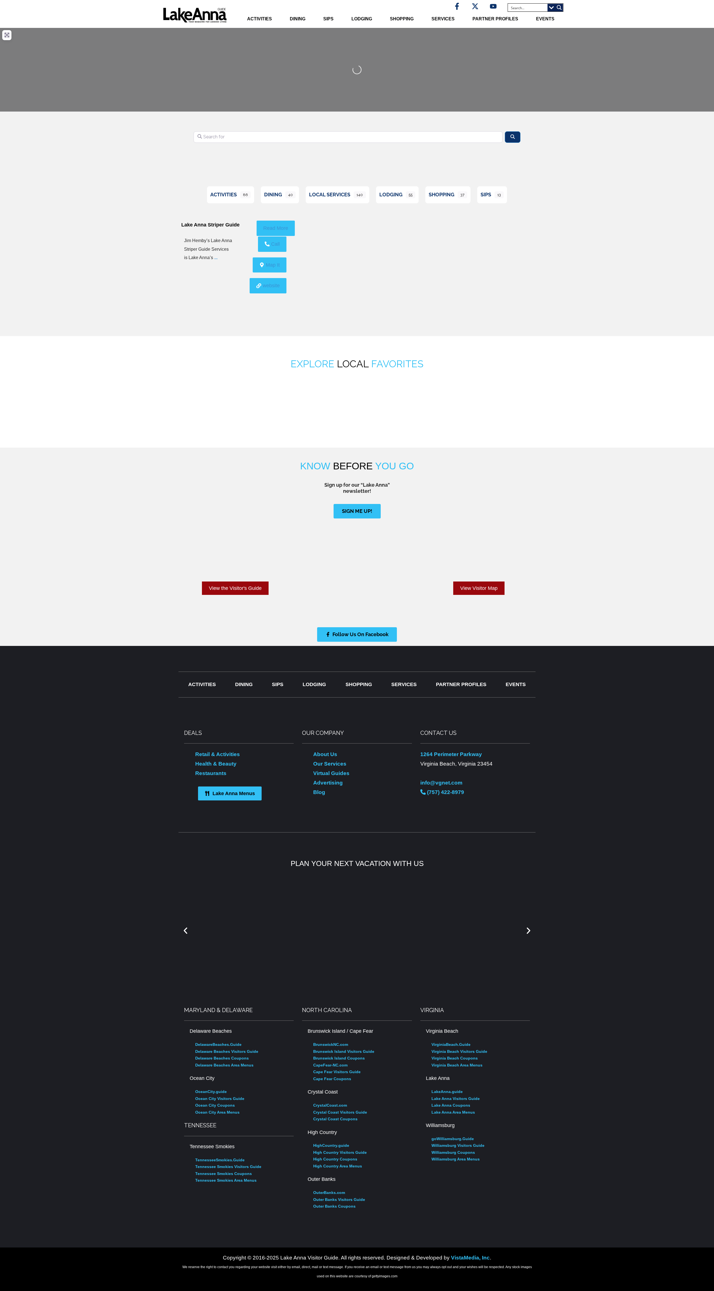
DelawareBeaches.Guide (218, 1044)
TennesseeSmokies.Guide (220, 1160)
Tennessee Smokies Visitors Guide (228, 1166)
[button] (185, 930)
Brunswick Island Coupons (339, 1058)
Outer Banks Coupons (334, 1206)
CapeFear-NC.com (330, 1065)
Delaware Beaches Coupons (222, 1058)
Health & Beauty (216, 764)
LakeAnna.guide (447, 1091)
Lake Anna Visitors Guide (455, 1098)
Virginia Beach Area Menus (457, 1065)
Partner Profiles (495, 18)
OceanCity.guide (211, 1091)
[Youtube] (493, 6)
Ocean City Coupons (215, 1105)
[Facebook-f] (457, 6)
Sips (328, 18)
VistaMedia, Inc (470, 1257)
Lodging (361, 18)
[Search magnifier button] (559, 7)
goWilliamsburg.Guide (452, 1138)
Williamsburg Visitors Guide (457, 1145)
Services (443, 18)
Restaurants (210, 773)
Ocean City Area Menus (217, 1112)
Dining (297, 18)
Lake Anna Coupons (450, 1105)
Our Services (329, 764)
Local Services (329, 194)
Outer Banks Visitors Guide (339, 1199)
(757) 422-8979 (445, 792)
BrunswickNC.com (330, 1044)
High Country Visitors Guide (340, 1152)
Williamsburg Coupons (453, 1152)
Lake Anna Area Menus (453, 1112)
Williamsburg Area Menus (455, 1159)
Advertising (328, 783)
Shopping (402, 18)
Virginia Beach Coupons (454, 1058)
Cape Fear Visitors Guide (337, 1072)
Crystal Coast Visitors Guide (340, 1112)
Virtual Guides (331, 773)
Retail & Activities (217, 754)
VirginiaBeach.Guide (451, 1044)
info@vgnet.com (441, 783)
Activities (259, 18)
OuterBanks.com (329, 1192)
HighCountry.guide (331, 1145)
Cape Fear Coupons (332, 1079)
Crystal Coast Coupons (335, 1119)
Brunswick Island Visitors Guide (343, 1051)
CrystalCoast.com (330, 1105)
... (216, 257)
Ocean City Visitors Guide (219, 1098)
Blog (319, 792)
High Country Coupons (335, 1159)
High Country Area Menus (337, 1166)
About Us (325, 754)
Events (545, 18)
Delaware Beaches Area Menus (224, 1065)
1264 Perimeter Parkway (451, 754)
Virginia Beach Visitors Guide (459, 1051)
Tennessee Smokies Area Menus (226, 1180)
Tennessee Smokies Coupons (223, 1173)
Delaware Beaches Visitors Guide (226, 1051)
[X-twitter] (475, 6)
